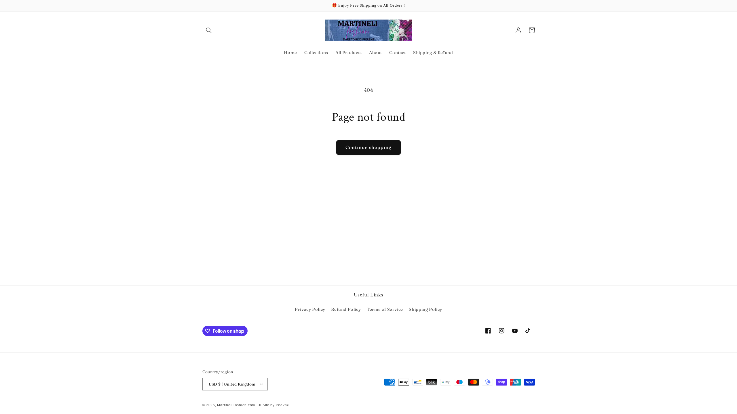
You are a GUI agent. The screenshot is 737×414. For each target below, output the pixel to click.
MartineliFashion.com (236, 405)
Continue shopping (368, 147)
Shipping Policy (425, 309)
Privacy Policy (310, 309)
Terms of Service (385, 309)
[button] (209, 30)
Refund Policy (346, 309)
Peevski (283, 405)
